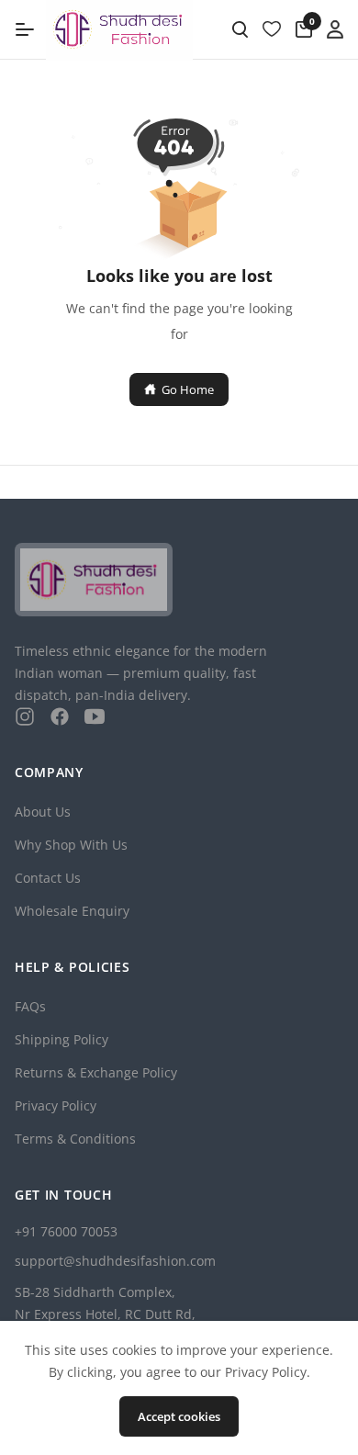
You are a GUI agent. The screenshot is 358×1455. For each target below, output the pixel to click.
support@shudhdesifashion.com (115, 1260)
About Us (43, 811)
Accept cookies (179, 1416)
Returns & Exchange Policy (96, 1072)
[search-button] (240, 29)
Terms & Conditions (75, 1138)
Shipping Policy (61, 1039)
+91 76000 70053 (66, 1231)
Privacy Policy (55, 1105)
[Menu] (25, 29)
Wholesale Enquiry (72, 910)
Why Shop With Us (71, 844)
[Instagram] (25, 716)
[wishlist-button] (272, 29)
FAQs (30, 1006)
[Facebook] (60, 716)
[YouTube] (94, 716)
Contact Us (48, 877)
